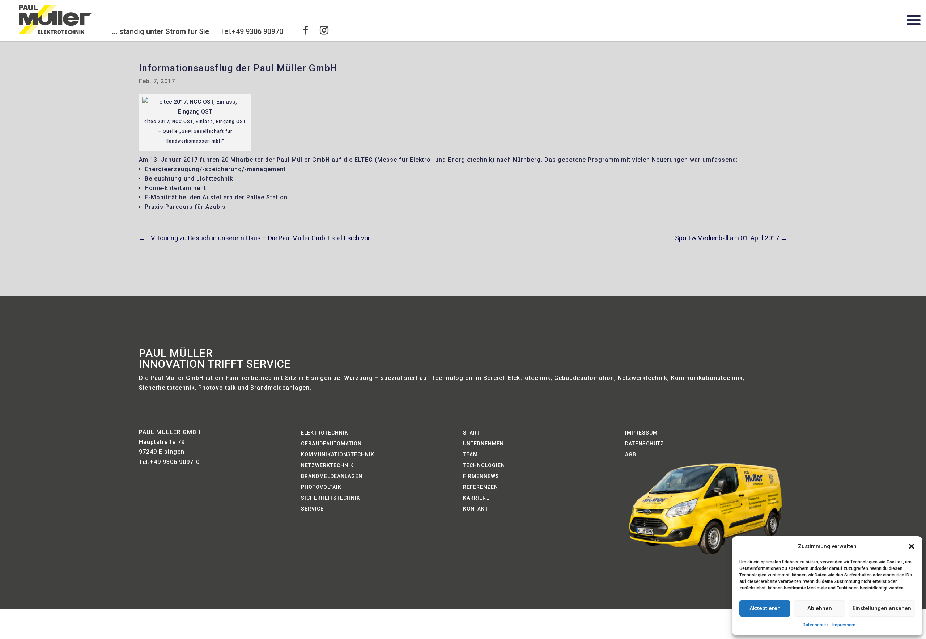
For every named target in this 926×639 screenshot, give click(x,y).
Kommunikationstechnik (337, 454)
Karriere (476, 498)
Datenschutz (816, 624)
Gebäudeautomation (331, 444)
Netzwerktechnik (327, 465)
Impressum (843, 624)
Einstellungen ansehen (882, 608)
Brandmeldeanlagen (331, 476)
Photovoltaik (321, 487)
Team (470, 454)
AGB (630, 454)
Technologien (484, 465)
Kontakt (475, 509)
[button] (911, 546)
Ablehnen (819, 608)
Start (471, 433)
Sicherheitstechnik (330, 498)
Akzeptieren (765, 608)
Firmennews (481, 476)
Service (312, 509)
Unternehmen (483, 444)
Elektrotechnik (324, 433)
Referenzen (480, 487)
